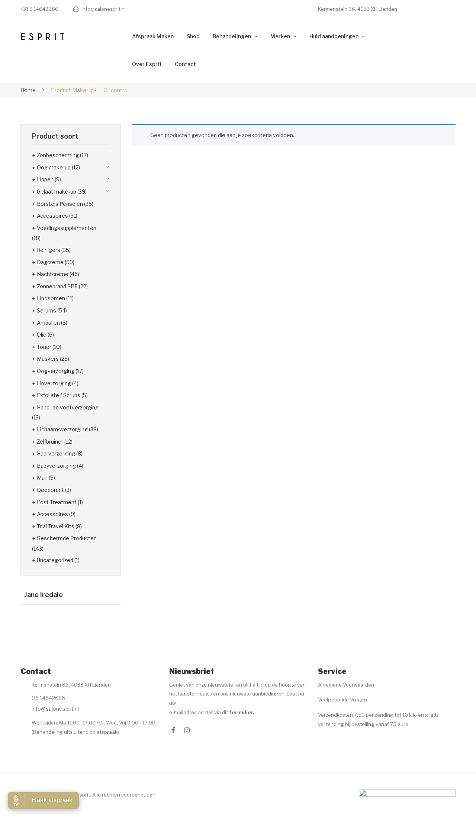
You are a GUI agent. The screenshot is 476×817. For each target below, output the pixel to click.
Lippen (45, 179)
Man (42, 477)
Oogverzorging (55, 371)
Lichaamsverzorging (62, 429)
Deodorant (50, 490)
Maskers (48, 359)
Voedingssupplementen (66, 228)
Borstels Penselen (60, 204)
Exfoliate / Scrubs (58, 395)
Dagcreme (50, 262)
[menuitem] (153, 37)
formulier (241, 712)
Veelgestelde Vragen (342, 700)
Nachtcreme (52, 274)
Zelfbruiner (50, 441)
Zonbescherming (58, 155)
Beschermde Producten (67, 538)
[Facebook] (173, 730)
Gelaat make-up (56, 191)
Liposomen (51, 298)
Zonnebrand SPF (57, 286)
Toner (44, 347)
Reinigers (48, 250)
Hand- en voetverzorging (68, 407)
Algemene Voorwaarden (346, 685)
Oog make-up (54, 167)
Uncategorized (55, 560)
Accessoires (52, 216)
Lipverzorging (54, 383)
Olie (41, 334)
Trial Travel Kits (55, 526)
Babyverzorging (56, 466)
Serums (46, 310)
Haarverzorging (56, 453)
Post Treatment (57, 502)
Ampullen (48, 323)
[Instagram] (187, 730)
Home (28, 90)
